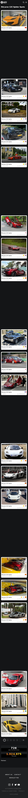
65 (23, 740)
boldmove (5, 348)
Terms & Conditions (9, 791)
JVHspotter (5, 29)
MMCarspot (5, 599)
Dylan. (4, 485)
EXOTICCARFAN (6, 98)
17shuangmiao (6, 234)
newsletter (14, 778)
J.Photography (6, 280)
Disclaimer (14, 794)
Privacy (22, 791)
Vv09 (4, 713)
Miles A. (5, 143)
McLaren (4, 28)
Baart (4, 371)
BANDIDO (5, 462)
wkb (4, 507)
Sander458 (5, 166)
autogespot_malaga (7, 576)
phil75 (4, 393)
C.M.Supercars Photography (9, 690)
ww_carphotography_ (7, 120)
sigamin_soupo (6, 735)
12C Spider (9, 28)
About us (8, 774)
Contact (17, 774)
